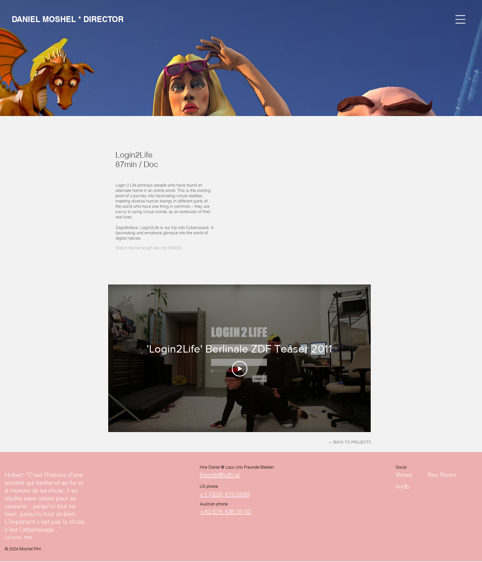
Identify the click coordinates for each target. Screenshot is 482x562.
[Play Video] (239, 369)
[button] (460, 19)
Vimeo (404, 475)
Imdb (402, 486)
